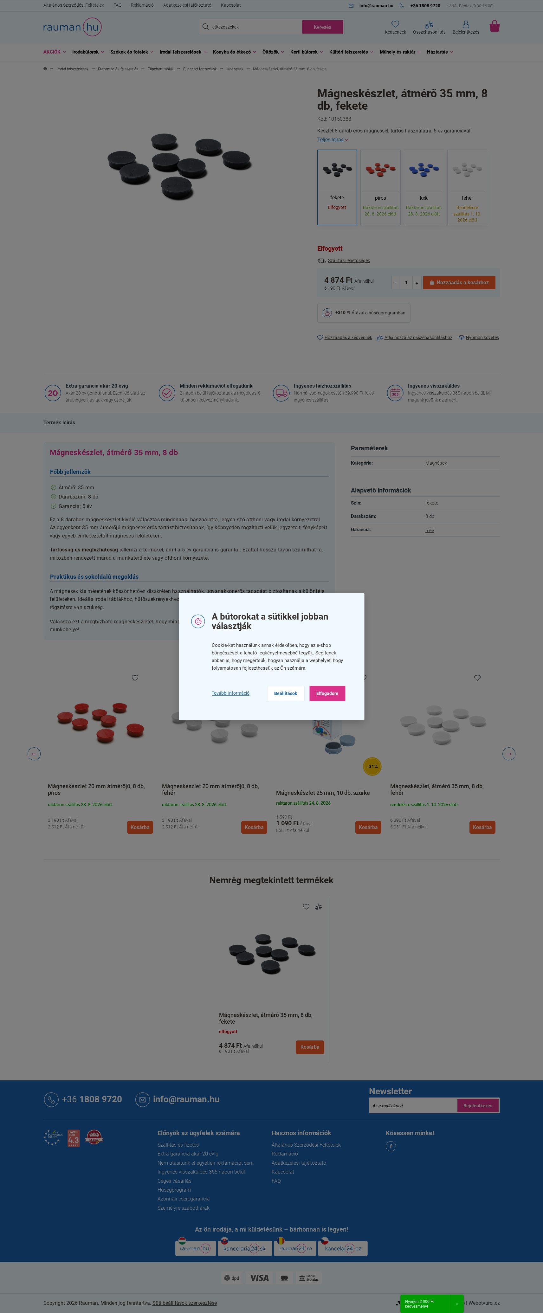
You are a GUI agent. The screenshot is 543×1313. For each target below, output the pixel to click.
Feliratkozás (478, 1105)
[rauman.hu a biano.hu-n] (73, 1141)
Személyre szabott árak (184, 1208)
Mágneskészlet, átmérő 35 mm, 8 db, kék (442, 792)
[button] (100, 817)
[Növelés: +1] (416, 282)
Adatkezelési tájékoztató (187, 5)
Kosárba (310, 1047)
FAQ (117, 5)
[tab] (59, 423)
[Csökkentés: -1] (396, 282)
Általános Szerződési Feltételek (73, 5)
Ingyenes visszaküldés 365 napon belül (201, 1172)
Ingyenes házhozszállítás (322, 386)
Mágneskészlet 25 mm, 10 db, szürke (209, 792)
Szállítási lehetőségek (349, 260)
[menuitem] (53, 52)
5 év (429, 530)
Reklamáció (142, 5)
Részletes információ (408, 139)
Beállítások (285, 693)
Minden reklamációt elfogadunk (216, 386)
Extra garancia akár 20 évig (97, 386)
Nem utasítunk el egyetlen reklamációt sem (206, 1163)
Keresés (322, 27)
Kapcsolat (231, 5)
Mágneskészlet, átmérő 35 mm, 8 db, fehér (323, 789)
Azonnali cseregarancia (184, 1199)
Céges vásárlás (174, 1181)
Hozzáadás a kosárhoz (463, 283)
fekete (431, 503)
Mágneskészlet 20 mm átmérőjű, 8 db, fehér (96, 789)
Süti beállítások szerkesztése (184, 1303)
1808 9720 (92, 1099)
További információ (230, 693)
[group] (100, 753)
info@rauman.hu (186, 1099)
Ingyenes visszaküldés (434, 386)
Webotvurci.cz (484, 1303)
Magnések (436, 463)
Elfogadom (327, 693)
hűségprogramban (387, 312)
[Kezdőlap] (45, 69)
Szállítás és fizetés (178, 1145)
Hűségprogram (174, 1190)
